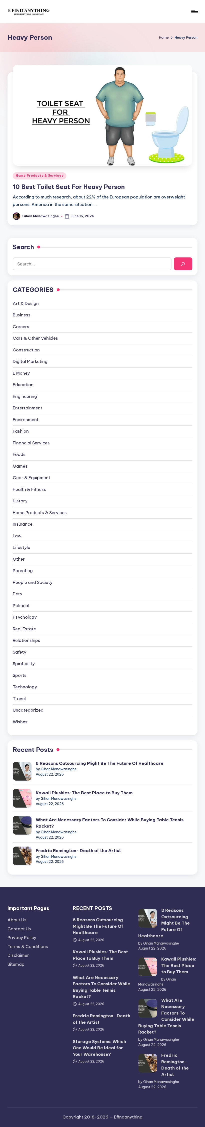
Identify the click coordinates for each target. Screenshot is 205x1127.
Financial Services (31, 443)
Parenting (23, 570)
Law (17, 536)
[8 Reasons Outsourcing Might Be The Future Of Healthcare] (22, 771)
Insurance (22, 524)
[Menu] (194, 11)
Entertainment (27, 408)
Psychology (25, 617)
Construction (26, 350)
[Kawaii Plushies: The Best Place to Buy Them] (22, 798)
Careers (21, 326)
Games (20, 466)
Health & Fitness (29, 489)
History (20, 501)
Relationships (26, 640)
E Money (21, 373)
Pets (17, 594)
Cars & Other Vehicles (35, 338)
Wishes (20, 722)
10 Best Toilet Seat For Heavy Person (69, 186)
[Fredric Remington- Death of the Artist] (22, 856)
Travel (19, 698)
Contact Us (19, 929)
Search (23, 247)
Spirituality (24, 663)
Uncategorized (28, 710)
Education (23, 384)
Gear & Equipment (31, 477)
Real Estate (24, 629)
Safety (19, 652)
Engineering (25, 396)
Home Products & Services (39, 175)
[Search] (183, 263)
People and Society (32, 582)
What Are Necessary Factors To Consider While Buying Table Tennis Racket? (110, 823)
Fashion (21, 431)
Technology (25, 687)
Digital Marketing (30, 361)
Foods (19, 454)
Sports (19, 675)
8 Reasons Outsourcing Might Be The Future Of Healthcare (100, 763)
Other (19, 559)
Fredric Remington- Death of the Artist (78, 850)
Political (21, 605)
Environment (25, 419)
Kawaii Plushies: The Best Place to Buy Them (84, 793)
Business (21, 315)
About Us (17, 920)
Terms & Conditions (28, 946)
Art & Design (26, 303)
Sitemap (16, 964)
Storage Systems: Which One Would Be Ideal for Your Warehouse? (99, 1048)
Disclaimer (18, 955)
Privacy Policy (22, 937)
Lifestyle (21, 547)
